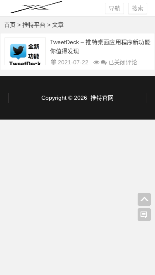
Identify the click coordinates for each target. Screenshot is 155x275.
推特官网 (102, 97)
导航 (114, 8)
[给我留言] (144, 214)
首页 (10, 24)
